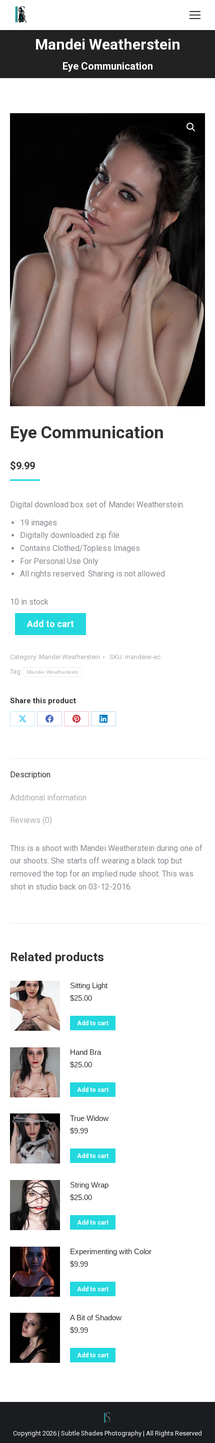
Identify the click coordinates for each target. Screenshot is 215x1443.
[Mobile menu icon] (195, 15)
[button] (191, 127)
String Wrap (89, 1185)
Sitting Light (89, 985)
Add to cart (50, 624)
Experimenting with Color (111, 1251)
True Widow (89, 1118)
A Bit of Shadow (96, 1317)
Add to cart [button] (92, 1023)
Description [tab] (30, 774)
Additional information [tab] (48, 797)
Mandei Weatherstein (69, 657)
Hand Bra (85, 1052)
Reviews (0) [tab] (31, 820)
